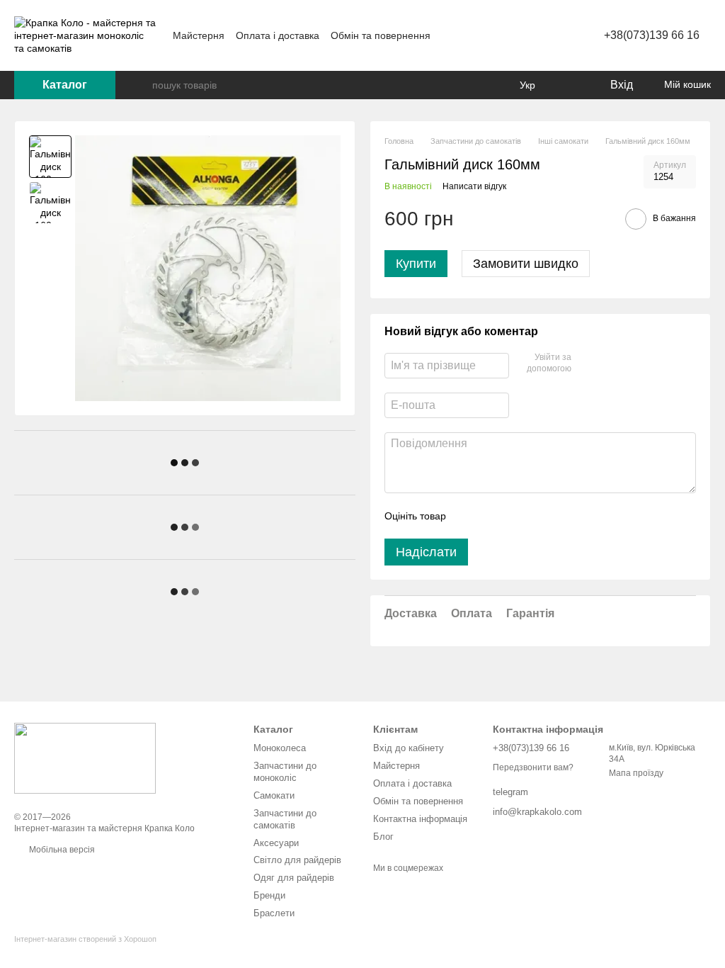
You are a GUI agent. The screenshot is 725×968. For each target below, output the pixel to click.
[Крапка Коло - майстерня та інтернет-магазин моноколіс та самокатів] (85, 757)
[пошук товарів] (141, 85)
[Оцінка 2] (492, 515)
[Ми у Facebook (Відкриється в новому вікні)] (496, 35)
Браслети (274, 913)
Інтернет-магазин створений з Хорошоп (85, 939)
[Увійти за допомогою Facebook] (586, 363)
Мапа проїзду (636, 773)
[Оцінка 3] (514, 515)
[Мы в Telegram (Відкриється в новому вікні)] (530, 35)
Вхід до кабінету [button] (408, 748)
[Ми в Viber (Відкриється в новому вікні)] (547, 35)
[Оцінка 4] (537, 515)
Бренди (269, 895)
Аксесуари (276, 843)
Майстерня (198, 35)
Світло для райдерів (297, 860)
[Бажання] (569, 85)
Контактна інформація (420, 819)
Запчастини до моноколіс (284, 771)
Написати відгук (474, 186)
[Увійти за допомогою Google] (609, 363)
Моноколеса (279, 748)
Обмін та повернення (380, 35)
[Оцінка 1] (469, 515)
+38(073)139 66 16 (652, 35)
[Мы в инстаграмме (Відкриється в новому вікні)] (513, 35)
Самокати (274, 795)
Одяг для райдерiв (293, 877)
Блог (383, 836)
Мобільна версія (61, 850)
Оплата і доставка (277, 35)
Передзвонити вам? (533, 767)
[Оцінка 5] (560, 515)
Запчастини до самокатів (284, 819)
